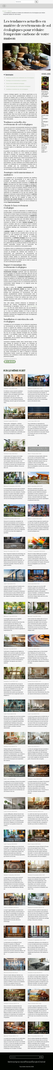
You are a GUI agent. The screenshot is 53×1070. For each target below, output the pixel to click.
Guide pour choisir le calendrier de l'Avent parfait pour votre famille (38, 515)
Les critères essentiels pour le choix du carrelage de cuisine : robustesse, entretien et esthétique (14, 1033)
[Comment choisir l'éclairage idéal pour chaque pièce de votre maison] (14, 835)
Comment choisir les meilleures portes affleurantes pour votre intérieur (14, 809)
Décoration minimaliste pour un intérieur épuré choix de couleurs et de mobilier (38, 679)
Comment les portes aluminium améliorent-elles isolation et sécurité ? (14, 580)
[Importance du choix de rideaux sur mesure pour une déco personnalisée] (38, 931)
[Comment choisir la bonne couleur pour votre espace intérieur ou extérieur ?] (38, 543)
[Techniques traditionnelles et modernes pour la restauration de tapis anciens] (14, 866)
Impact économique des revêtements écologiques (18, 86)
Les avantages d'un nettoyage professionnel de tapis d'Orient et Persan (38, 840)
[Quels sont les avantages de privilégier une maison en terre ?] (44, 107)
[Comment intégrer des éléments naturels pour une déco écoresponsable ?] (38, 445)
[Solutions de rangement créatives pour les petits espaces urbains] (14, 640)
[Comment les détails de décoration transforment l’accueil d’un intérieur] (14, 380)
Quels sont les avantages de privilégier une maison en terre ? (44, 121)
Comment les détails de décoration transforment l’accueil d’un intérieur (14, 385)
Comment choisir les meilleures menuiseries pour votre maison (14, 936)
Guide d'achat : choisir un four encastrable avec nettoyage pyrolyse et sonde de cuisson (14, 905)
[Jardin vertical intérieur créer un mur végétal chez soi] (38, 608)
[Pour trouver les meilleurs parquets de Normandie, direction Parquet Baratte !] (38, 412)
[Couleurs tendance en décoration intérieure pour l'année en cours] (14, 738)
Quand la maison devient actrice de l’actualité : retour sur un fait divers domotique (38, 386)
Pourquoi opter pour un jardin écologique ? (45, 95)
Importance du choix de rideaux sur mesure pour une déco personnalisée (38, 936)
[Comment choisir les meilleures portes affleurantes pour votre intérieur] (14, 803)
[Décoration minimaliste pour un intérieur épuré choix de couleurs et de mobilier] (38, 673)
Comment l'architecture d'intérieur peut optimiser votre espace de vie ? (39, 580)
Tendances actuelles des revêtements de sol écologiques (20, 77)
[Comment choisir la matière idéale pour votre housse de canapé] (38, 866)
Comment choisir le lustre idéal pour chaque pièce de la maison (14, 969)
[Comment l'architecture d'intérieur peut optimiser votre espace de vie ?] (38, 575)
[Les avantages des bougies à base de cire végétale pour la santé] (14, 608)
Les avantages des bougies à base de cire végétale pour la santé (14, 613)
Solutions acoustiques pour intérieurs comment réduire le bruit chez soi (38, 710)
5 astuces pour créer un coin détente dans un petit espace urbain (39, 1032)
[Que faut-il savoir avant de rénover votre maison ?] (44, 136)
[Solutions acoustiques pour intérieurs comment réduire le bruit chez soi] (38, 705)
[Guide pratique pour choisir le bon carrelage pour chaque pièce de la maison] (38, 738)
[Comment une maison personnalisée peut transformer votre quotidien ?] (38, 477)
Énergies (35, 1062)
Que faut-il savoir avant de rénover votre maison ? (44, 148)
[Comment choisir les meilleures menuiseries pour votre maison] (14, 931)
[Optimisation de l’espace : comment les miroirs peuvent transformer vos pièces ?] (14, 445)
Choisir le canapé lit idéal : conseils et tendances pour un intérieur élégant (38, 904)
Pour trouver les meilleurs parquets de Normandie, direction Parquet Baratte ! (38, 417)
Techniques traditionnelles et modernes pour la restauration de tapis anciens (14, 872)
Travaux (28, 1062)
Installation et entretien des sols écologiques (17, 89)
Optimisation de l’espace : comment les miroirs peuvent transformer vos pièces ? (14, 451)
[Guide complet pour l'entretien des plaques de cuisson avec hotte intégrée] (38, 964)
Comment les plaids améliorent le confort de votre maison (38, 808)
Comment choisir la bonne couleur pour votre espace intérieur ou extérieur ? (38, 548)
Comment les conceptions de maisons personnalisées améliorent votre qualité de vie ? (14, 516)
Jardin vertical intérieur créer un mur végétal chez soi (38, 613)
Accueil (4, 11)
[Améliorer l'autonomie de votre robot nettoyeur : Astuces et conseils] (14, 543)
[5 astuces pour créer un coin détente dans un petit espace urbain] (38, 1027)
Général (42, 1062)
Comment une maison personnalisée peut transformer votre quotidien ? (38, 484)
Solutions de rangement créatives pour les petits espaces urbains (14, 645)
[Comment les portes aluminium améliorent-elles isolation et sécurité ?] (14, 575)
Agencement (20, 1062)
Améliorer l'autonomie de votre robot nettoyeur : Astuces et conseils (14, 548)
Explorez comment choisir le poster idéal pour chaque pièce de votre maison (14, 711)
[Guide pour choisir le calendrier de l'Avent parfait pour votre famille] (38, 510)
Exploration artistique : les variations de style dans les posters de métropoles (14, 775)
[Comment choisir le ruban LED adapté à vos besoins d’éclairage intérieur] (38, 640)
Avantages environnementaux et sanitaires (16, 80)
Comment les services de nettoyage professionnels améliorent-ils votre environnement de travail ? (14, 484)
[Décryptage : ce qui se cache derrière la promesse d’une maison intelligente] (14, 412)
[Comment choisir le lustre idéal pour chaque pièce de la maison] (14, 964)
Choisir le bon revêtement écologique (15, 83)
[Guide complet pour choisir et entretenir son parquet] (38, 770)
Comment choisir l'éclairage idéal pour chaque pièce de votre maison (14, 841)
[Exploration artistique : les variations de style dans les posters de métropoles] (14, 770)
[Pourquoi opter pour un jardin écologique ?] (45, 83)
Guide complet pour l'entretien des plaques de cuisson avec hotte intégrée (38, 969)
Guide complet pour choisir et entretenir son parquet (38, 775)
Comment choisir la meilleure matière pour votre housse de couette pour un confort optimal (38, 1001)
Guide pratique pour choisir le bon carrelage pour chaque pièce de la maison (38, 744)
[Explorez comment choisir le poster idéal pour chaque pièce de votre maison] (14, 705)
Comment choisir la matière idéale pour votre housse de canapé (38, 871)
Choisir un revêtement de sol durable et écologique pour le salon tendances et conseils (14, 679)
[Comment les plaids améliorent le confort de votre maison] (38, 803)
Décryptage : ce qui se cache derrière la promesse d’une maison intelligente (14, 418)
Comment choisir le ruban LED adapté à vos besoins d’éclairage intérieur (38, 645)
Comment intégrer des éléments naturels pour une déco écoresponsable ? (38, 451)
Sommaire (9, 75)
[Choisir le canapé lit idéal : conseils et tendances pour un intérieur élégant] (38, 899)
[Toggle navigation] (4, 6)
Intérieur (10, 11)
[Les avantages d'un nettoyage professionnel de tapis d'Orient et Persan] (38, 835)
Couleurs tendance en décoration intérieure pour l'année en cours (14, 743)
